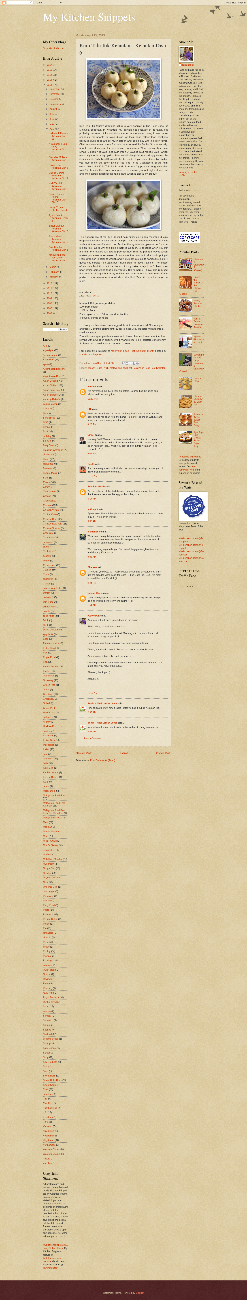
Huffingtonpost (50, 1267)
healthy (47, 721)
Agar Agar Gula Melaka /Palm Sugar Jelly (198, 439)
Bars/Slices (49, 417)
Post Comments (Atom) (102, 760)
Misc (45, 836)
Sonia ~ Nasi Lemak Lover (102, 703)
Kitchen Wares (50, 772)
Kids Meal (48, 767)
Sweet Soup (49, 1085)
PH (89, 409)
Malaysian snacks (52, 817)
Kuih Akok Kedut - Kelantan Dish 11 (58, 136)
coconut (47, 556)
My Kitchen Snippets (89, 16)
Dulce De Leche (51, 629)
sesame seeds (50, 1038)
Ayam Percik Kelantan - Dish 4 (58, 218)
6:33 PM (92, 582)
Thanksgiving (50, 1108)
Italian (46, 749)
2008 (50, 303)
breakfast (48, 463)
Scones (47, 1029)
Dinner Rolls (49, 606)
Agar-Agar (48, 350)
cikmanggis (94, 531)
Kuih (106, 368)
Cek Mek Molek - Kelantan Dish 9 (58, 158)
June (52, 119)
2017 (50, 64)
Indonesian (48, 744)
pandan (47, 900)
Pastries (47, 914)
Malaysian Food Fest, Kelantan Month (133, 351)
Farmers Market (51, 643)
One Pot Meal (50, 886)
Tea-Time (48, 1094)
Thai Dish (48, 1103)
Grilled (46, 703)
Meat (45, 822)
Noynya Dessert (51, 877)
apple (46, 364)
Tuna (45, 1121)
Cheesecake (49, 500)
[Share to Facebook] (134, 363)
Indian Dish (49, 740)
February (54, 272)
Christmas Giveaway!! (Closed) (198, 265)
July (52, 114)
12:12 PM (93, 398)
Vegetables (49, 1135)
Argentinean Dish (52, 376)
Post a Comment (93, 738)
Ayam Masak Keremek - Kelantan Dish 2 (58, 239)
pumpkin (47, 965)
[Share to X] (130, 363)
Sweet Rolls (49, 1075)
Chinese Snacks (51, 528)
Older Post (163, 753)
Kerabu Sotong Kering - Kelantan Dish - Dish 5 (58, 198)
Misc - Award (50, 840)
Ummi (91, 435)
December (55, 89)
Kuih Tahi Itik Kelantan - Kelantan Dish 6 (58, 186)
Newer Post (84, 753)
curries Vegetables (52, 588)
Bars (45, 413)
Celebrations (49, 491)
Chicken (47, 505)
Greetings (48, 694)
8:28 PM (92, 424)
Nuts (45, 882)
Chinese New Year (52, 523)
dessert (91, 368)
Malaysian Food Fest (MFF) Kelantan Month (58, 258)
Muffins (47, 854)
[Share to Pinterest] (137, 363)
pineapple (48, 932)
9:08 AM (92, 556)
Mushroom (48, 863)
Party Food (49, 905)
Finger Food (49, 657)
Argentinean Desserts (54, 368)
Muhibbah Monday (52, 859)
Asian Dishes (50, 385)
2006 (50, 313)
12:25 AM (92, 476)
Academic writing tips (190, 456)
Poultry (46, 951)
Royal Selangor (51, 997)
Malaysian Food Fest (121, 368)
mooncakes (49, 850)
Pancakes (48, 896)
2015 (50, 74)
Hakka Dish (49, 712)
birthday (47, 436)
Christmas (48, 537)
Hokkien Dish (50, 726)
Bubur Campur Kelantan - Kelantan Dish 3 (58, 228)
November (55, 94)
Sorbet (46, 1052)
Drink (45, 620)
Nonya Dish (49, 868)
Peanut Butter (50, 919)
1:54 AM (92, 605)
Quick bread (49, 969)
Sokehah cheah (96, 486)
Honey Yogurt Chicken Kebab (58, 209)
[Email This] (123, 363)
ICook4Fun (94, 615)
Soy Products (50, 1062)
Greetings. (48, 698)
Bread (46, 459)
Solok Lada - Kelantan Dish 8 (58, 166)
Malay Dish (49, 790)
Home (124, 753)
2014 (50, 79)
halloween (48, 717)
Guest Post (49, 708)
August (54, 109)
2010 (50, 293)
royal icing (48, 992)
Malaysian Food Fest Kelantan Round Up (54, 811)
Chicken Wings (51, 510)
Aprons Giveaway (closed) (198, 339)
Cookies (47, 569)
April (52, 129)
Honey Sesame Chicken (197, 303)
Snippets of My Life (53, 48)
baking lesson (50, 404)
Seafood (47, 1034)
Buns (45, 477)
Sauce (46, 1025)
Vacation (47, 1126)
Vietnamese (49, 1145)
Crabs (46, 574)
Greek (46, 689)
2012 (50, 283)
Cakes (46, 482)
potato (46, 946)
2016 (50, 69)
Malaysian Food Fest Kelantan (149, 368)
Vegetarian (48, 1140)
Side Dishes (49, 1048)
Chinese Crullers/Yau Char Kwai (198, 400)
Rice (45, 983)
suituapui (93, 509)
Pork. (46, 942)
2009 (50, 298)
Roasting (47, 988)
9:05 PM (92, 453)
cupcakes (48, 579)
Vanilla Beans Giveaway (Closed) (198, 322)
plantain (47, 937)
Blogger (140, 1292)
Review (47, 979)
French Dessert (51, 666)
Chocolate (48, 533)
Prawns (47, 956)
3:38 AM (92, 521)
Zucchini (47, 1163)
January (54, 276)
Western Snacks (51, 1154)
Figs (45, 652)
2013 (50, 84)
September (56, 104)
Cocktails (48, 551)
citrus (46, 546)
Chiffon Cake (50, 514)
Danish (46, 593)
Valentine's (48, 1131)
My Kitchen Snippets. (91, 354)
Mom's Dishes (50, 845)
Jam (45, 754)
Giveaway (48, 680)
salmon (47, 1011)
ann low (92, 386)
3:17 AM (92, 498)
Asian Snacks (50, 394)
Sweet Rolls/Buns (52, 1080)
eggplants (48, 634)
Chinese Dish (50, 519)
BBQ (45, 422)
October (54, 99)
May (52, 124)
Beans (46, 427)
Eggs (99, 368)
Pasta (46, 909)
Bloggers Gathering (53, 450)
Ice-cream (48, 735)
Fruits (46, 671)
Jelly (45, 763)
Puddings (48, 960)
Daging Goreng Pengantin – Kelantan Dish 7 (58, 176)
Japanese (48, 758)
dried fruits (48, 616)
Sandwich (48, 1020)
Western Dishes (51, 1149)
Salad (46, 1006)
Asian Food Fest (51, 390)
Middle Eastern (51, 831)
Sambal (47, 1015)
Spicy (46, 1066)
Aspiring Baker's (51, 399)
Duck (45, 625)
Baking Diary (95, 593)
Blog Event (49, 445)
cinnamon (48, 542)
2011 (50, 288)
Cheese (47, 496)
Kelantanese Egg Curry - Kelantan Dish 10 (58, 148)
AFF (45, 345)
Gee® (91, 464)
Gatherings (48, 675)
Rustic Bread (50, 1002)
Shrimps (47, 1043)
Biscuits (47, 440)
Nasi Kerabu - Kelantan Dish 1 (58, 248)
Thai (45, 1098)
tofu (45, 1112)
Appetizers (48, 359)
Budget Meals (50, 473)
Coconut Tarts (197, 379)
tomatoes (48, 1117)
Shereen (92, 567)
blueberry (48, 454)
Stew (45, 1071)
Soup (45, 1057)
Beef (45, 431)
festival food (49, 648)
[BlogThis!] (127, 363)
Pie (44, 928)
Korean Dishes (50, 777)
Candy (46, 487)
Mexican (47, 826)
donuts (46, 611)
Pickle (46, 923)
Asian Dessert (50, 380)
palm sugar (49, 891)
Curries (46, 583)
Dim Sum (48, 602)
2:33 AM (92, 712)
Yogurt (46, 1158)
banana (47, 408)
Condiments (49, 565)
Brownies (48, 468)
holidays (47, 731)
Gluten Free (49, 685)
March (53, 267)
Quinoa (46, 974)
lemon (46, 786)
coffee (46, 560)
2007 (50, 308)
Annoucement (50, 355)
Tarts (45, 1089)
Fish (45, 662)
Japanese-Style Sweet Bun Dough (198, 420)
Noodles (47, 873)
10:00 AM (92, 693)
